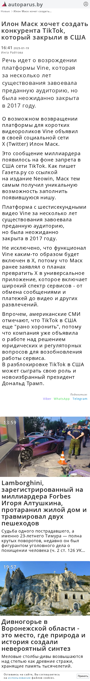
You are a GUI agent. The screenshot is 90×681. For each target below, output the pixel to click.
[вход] (85, 4)
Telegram (80, 399)
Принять (83, 676)
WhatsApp (62, 399)
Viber (47, 399)
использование (19, 678)
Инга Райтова (12, 52)
